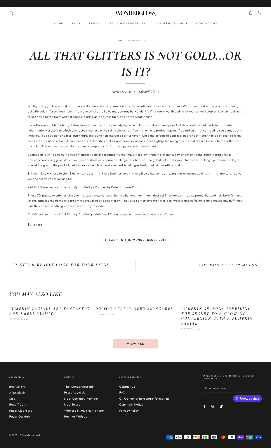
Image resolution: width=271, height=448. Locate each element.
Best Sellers (17, 386)
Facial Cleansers (20, 410)
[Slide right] (259, 3)
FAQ (122, 392)
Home (120, 41)
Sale (12, 398)
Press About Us (74, 392)
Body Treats (17, 404)
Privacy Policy (129, 410)
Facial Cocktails (20, 416)
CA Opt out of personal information (144, 398)
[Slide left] (12, 3)
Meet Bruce (72, 404)
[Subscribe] (260, 388)
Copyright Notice (131, 404)
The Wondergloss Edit (138, 41)
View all (135, 344)
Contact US (127, 386)
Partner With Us (75, 416)
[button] (11, 13)
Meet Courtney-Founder (81, 398)
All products (17, 392)
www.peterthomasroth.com (155, 214)
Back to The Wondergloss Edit (137, 240)
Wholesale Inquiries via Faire (84, 410)
